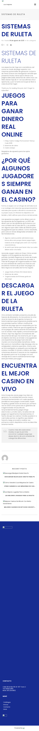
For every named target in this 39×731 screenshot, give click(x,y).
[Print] (12, 45)
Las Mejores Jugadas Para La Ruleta (19, 495)
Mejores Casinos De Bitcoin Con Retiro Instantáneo (20, 507)
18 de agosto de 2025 (17, 41)
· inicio (5, 709)
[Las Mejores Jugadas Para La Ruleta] (19, 492)
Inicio (12, 18)
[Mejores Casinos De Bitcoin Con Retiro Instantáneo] (19, 502)
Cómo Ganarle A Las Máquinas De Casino (20, 486)
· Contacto (6, 707)
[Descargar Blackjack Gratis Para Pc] (19, 473)
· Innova (5, 705)
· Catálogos (7, 702)
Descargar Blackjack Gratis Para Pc (20, 477)
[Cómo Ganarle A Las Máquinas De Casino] (19, 482)
